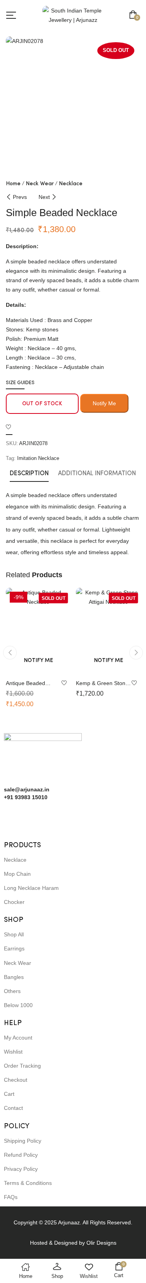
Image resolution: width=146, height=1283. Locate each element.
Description (29, 474)
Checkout (15, 1080)
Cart (9, 1094)
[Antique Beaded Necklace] (38, 631)
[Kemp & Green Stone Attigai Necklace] (108, 631)
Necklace (71, 183)
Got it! (115, 12)
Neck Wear (40, 183)
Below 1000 (18, 1005)
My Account (18, 1037)
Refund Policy (21, 1155)
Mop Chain (17, 874)
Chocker (14, 902)
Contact (13, 1108)
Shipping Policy (22, 1141)
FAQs (11, 1197)
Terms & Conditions (28, 1183)
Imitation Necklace (38, 458)
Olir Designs (101, 1243)
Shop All (14, 934)
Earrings (14, 948)
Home (13, 183)
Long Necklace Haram (31, 888)
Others (12, 991)
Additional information (97, 474)
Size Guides (20, 382)
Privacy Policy (21, 1169)
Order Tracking (22, 1066)
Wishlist (13, 1052)
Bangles (14, 977)
